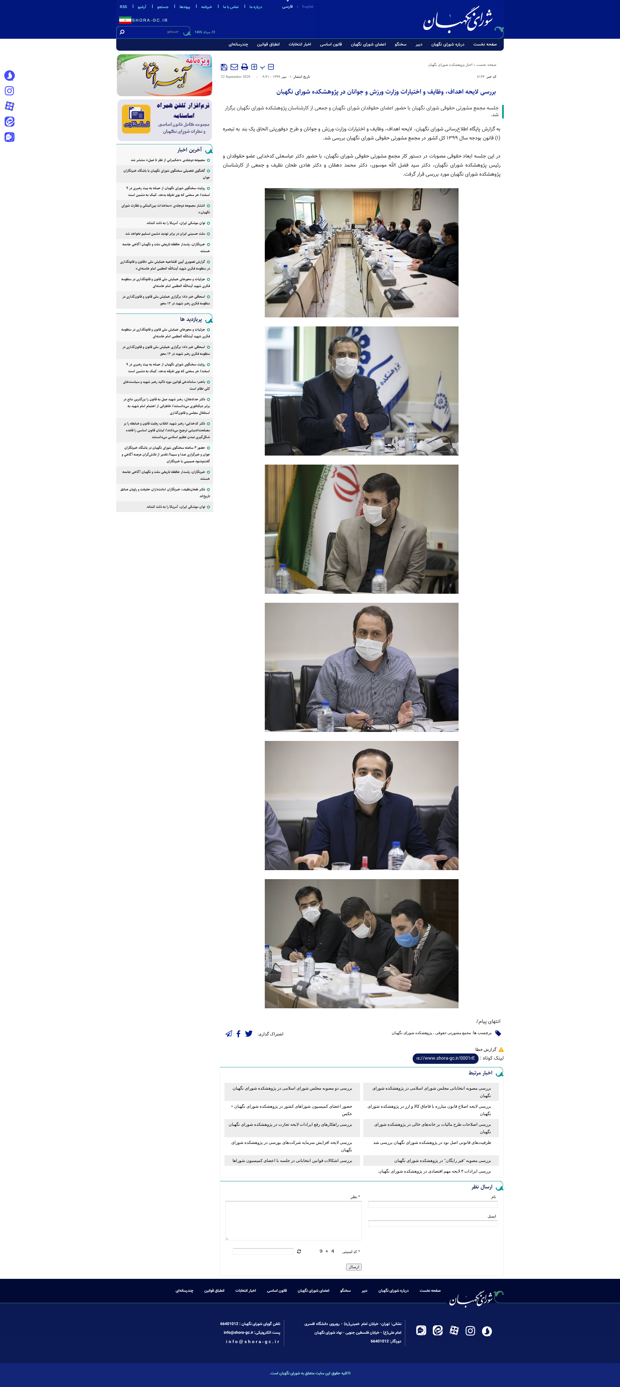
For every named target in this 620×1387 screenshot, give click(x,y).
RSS (123, 7)
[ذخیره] (224, 67)
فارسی (287, 7)
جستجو (163, 7)
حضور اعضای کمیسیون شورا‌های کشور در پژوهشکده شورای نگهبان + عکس (291, 1110)
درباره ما (256, 7)
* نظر (355, 1197)
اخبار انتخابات (300, 44)
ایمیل (492, 1216)
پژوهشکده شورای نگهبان (412, 1033)
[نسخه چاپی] (244, 67)
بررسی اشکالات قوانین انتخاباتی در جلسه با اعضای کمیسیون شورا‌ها (292, 1160)
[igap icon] (9, 138)
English (308, 6)
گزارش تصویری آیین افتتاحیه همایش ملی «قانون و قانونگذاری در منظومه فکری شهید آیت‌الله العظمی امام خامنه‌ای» (165, 265)
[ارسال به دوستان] (234, 67)
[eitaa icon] (9, 122)
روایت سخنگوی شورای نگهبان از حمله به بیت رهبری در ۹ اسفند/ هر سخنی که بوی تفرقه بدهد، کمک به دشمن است (168, 191)
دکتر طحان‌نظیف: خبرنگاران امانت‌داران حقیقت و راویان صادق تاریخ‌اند (165, 493)
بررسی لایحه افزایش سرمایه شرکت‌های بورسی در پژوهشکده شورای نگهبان (291, 1146)
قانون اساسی (331, 44)
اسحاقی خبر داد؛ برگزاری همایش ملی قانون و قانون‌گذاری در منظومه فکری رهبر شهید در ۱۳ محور (166, 300)
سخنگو (401, 44)
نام (493, 1197)
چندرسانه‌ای (238, 44)
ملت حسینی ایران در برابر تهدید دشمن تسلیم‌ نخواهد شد (165, 233)
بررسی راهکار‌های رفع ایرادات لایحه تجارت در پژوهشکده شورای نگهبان (290, 1124)
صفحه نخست (485, 44)
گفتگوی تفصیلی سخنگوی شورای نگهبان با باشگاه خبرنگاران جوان (166, 174)
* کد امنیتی (351, 1251)
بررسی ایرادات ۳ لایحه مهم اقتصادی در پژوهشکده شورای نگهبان (434, 1171)
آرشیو (142, 7)
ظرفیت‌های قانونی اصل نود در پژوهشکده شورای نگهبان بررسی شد (432, 1142)
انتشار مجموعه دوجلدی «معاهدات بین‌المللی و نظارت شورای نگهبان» (165, 209)
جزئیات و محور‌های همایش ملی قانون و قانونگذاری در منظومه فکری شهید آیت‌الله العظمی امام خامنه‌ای (165, 282)
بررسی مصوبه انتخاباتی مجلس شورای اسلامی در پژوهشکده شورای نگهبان (431, 1092)
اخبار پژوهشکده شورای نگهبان (450, 65)
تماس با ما (231, 7)
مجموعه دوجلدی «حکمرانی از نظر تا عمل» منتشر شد (168, 160)
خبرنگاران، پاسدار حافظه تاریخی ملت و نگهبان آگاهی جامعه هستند (166, 247)
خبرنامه (206, 7)
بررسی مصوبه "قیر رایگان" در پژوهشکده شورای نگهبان (442, 1160)
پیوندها (185, 7)
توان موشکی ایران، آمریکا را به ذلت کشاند (176, 223)
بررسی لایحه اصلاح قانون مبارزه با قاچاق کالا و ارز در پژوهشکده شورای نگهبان (429, 1110)
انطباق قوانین (268, 44)
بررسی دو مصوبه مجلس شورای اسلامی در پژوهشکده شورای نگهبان (292, 1088)
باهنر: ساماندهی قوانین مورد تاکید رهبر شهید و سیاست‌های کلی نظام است (166, 385)
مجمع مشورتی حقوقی (453, 1033)
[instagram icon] (9, 91)
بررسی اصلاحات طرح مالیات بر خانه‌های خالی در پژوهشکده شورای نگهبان (432, 1128)
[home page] (462, 18)
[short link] (446, 1058)
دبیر (419, 44)
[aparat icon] (9, 107)
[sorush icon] (9, 76)
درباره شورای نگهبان (447, 44)
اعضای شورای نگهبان (368, 44)
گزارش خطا (485, 1049)
